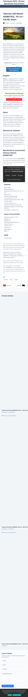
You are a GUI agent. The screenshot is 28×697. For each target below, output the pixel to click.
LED (11, 279)
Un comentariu (12, 412)
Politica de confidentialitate (13, 693)
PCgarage (20, 175)
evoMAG (7, 175)
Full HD (6, 279)
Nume (4, 660)
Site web (5, 669)
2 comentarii (11, 528)
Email (4, 664)
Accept (9, 695)
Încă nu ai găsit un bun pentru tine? (14, 96)
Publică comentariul (7, 686)
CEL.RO (14, 175)
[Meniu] (25, 6)
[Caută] (23, 6)
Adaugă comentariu (7, 673)
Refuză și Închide (16, 695)
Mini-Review (19, 23)
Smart (16, 279)
